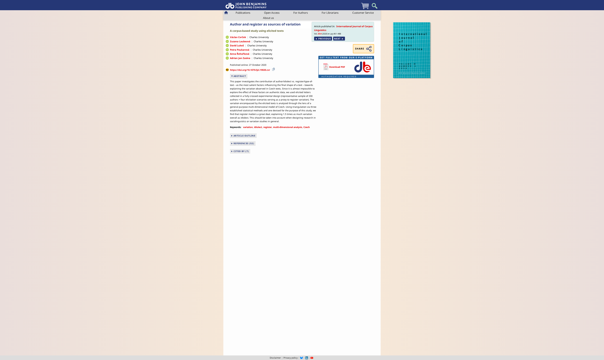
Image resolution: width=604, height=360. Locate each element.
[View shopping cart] (365, 8)
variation (248, 127)
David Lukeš (237, 45)
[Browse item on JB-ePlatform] (362, 72)
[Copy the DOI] (273, 69)
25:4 (320, 33)
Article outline (244, 135)
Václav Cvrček (238, 37)
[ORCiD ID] (227, 37)
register (267, 127)
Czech (306, 127)
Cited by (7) (241, 151)
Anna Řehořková (239, 53)
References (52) (244, 143)
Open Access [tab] (272, 12)
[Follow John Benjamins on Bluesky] (301, 357)
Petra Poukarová (239, 49)
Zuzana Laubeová (240, 41)
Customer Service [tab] (363, 12)
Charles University (259, 37)
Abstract (240, 76)
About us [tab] (268, 18)
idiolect (258, 127)
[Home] (246, 4)
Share (359, 48)
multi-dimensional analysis (287, 127)
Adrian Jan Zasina (240, 58)
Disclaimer (275, 357)
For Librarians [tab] (330, 12)
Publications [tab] (243, 12)
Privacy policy (290, 357)
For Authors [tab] (300, 12)
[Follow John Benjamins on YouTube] (311, 357)
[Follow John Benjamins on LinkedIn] (306, 357)
